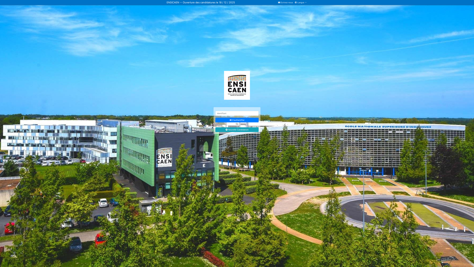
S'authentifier (238, 120)
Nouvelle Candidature (238, 129)
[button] (300, 2)
